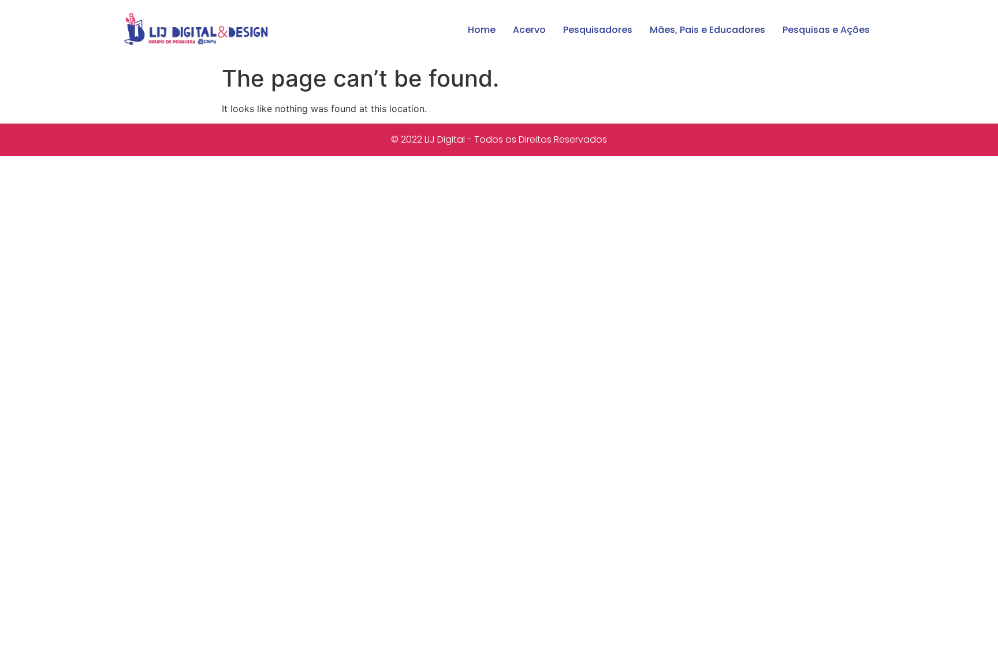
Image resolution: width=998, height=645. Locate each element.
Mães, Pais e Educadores (707, 29)
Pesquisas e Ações (826, 29)
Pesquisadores (597, 29)
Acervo (529, 29)
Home (482, 29)
